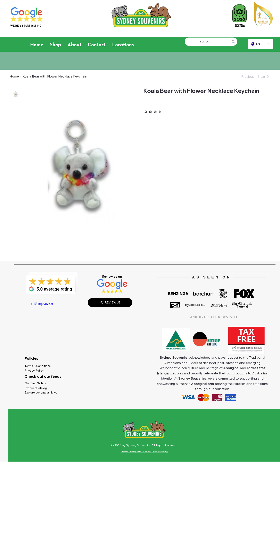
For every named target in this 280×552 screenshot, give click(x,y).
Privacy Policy (35, 370)
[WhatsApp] (145, 112)
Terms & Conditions (38, 366)
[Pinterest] (155, 112)
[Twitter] (160, 112)
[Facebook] (150, 112)
